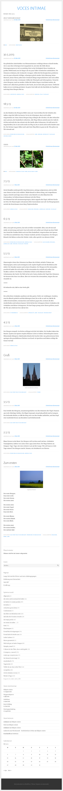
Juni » (9, 770)
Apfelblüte (31, 312)
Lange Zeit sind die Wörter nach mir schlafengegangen (20, 576)
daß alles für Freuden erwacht (13, 616)
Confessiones (8, 611)
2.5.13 (7, 432)
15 (23, 758)
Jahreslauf (42, 209)
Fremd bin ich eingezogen (17, 134)
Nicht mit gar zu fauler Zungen (13, 643)
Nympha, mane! (8, 646)
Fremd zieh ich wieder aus (11, 634)
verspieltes (19, 45)
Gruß (6, 144)
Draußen (30, 209)
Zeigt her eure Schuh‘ (12, 18)
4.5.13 (7, 322)
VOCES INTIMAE (31, 8)
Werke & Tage (20, 94)
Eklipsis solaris (8, 689)
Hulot (5, 725)
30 (31, 765)
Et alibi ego (7, 585)
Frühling (36, 209)
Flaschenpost (7, 628)
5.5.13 (7, 253)
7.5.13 (7, 181)
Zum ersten (10, 462)
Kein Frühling (8, 704)
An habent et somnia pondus (12, 602)
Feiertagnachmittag (9, 709)
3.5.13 (7, 401)
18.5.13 (7, 103)
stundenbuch (14, 312)
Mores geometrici (9, 640)
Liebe (36, 134)
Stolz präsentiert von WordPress (22, 784)
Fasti (5, 625)
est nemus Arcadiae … (10, 622)
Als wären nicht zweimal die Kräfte (14, 599)
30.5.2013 (9, 54)
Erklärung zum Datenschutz (12, 579)
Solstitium (7, 699)
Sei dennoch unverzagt (10, 658)
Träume (26, 243)
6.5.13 (7, 218)
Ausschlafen (46, 242)
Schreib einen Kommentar (52, 20)
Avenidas (6, 605)
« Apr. (5, 770)
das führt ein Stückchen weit (18, 392)
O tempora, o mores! (10, 652)
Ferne (5, 536)
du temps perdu (8, 619)
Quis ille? (6, 582)
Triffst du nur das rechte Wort (12, 667)
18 (47, 758)
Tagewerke (7, 664)
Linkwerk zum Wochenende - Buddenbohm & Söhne (19, 730)
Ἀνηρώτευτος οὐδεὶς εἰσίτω (11, 679)
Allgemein (7, 596)
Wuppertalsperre (9, 694)
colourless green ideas (10, 608)
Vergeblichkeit (8, 136)
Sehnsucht (46, 134)
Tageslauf (46, 94)
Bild (6, 45)
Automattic (46, 784)
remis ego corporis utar (11, 655)
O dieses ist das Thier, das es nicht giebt (27, 171)
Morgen (37, 94)
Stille (41, 94)
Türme (38, 392)
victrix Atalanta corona (10, 673)
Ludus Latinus (8, 637)
